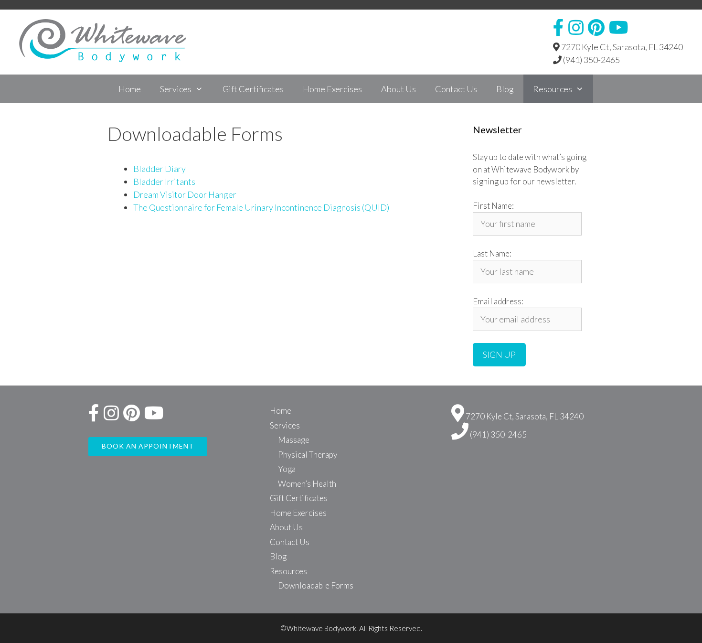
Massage (293, 440)
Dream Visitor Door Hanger (184, 194)
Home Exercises (332, 89)
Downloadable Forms (315, 585)
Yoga (287, 469)
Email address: (498, 301)
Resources (552, 89)
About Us (398, 89)
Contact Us (456, 89)
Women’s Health (307, 484)
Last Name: (492, 253)
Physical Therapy (307, 455)
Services (175, 89)
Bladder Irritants (164, 181)
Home (129, 89)
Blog (505, 89)
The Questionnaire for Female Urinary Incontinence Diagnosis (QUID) (261, 207)
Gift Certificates (253, 89)
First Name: (493, 206)
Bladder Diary (159, 168)
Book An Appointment (148, 446)
